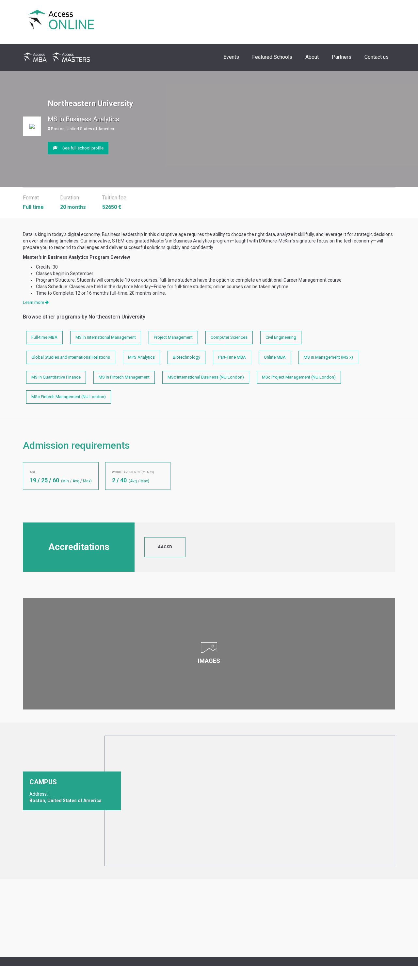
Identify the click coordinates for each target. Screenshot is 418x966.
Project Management (173, 337)
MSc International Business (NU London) (206, 377)
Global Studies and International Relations (70, 357)
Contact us (376, 57)
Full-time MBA (44, 337)
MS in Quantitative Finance (56, 377)
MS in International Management (105, 337)
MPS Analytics (141, 357)
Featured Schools (272, 57)
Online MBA (275, 357)
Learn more (34, 302)
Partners (341, 57)
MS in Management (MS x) (328, 357)
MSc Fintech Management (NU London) (68, 396)
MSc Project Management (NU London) (299, 377)
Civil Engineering (280, 337)
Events (231, 57)
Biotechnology (186, 357)
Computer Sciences (229, 337)
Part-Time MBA (232, 357)
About (312, 57)
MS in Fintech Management (124, 377)
